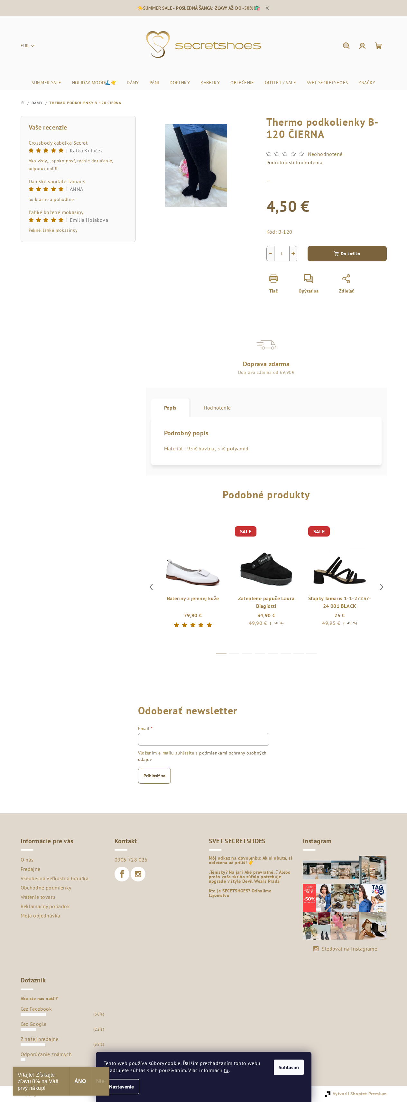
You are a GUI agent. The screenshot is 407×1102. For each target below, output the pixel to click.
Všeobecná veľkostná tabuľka (55, 878)
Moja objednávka (40, 915)
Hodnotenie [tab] (217, 407)
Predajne (31, 869)
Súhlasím (289, 1067)
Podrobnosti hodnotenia (294, 162)
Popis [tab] (170, 407)
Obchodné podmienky (46, 887)
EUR (25, 46)
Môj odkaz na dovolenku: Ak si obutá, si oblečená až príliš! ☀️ (250, 860)
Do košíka (350, 254)
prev (151, 587)
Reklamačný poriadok (45, 906)
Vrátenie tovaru (38, 897)
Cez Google (34, 1024)
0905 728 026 (131, 859)
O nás (27, 859)
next (381, 587)
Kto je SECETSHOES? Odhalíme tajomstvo (240, 893)
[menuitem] (46, 82)
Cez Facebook (36, 1009)
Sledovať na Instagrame (349, 948)
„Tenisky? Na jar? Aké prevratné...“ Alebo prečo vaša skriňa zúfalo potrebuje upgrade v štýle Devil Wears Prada (250, 876)
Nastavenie (121, 1086)
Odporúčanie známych (46, 1054)
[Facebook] (122, 874)
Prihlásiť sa (154, 776)
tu (226, 1070)
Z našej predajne (40, 1039)
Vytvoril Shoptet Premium (360, 1094)
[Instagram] (138, 874)
